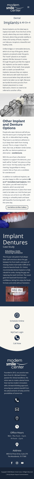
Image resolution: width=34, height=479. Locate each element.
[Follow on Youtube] (22, 463)
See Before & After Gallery (17, 207)
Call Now (17, 343)
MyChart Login (17, 332)
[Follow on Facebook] (11, 463)
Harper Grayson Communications (19, 474)
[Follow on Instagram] (17, 463)
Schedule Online (17, 321)
